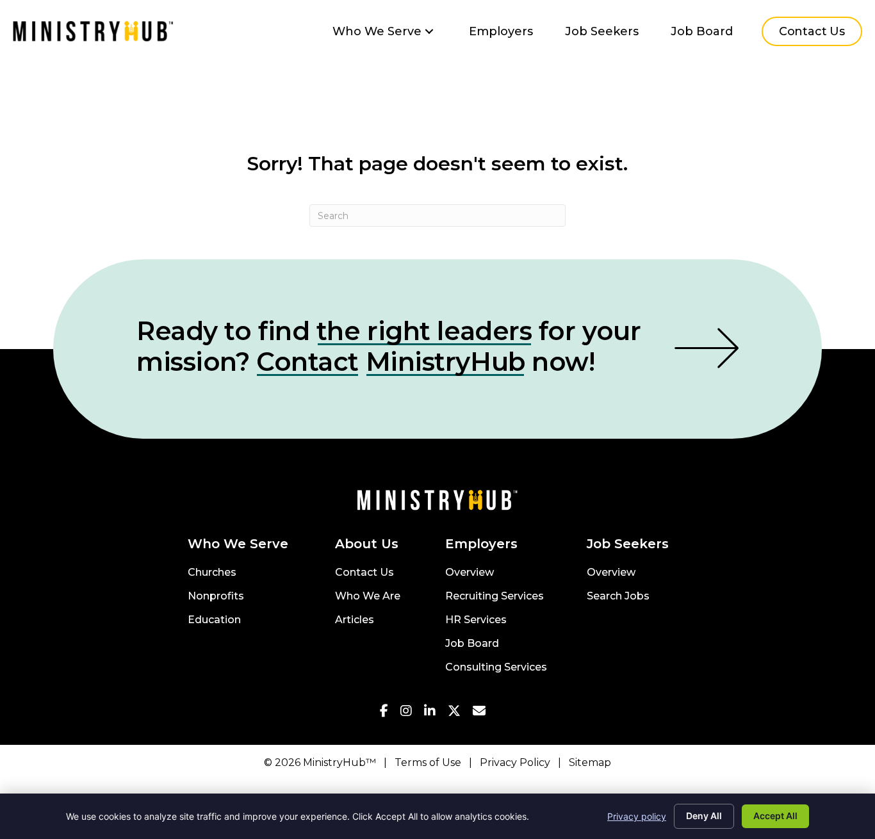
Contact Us (364, 572)
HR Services (476, 620)
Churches (212, 572)
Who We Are (367, 596)
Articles (354, 620)
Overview (469, 572)
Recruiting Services (494, 596)
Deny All (704, 815)
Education (214, 620)
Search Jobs (618, 596)
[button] (429, 31)
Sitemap (590, 762)
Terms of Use (428, 762)
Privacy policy (636, 816)
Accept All (775, 815)
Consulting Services (496, 667)
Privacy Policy (515, 762)
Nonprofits (216, 596)
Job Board (472, 644)
